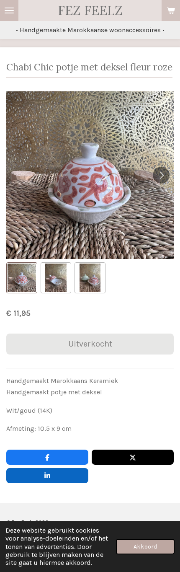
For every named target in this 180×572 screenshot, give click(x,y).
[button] (21, 277)
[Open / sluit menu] (9, 10)
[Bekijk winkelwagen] (171, 10)
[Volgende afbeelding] (161, 175)
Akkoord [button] (145, 546)
